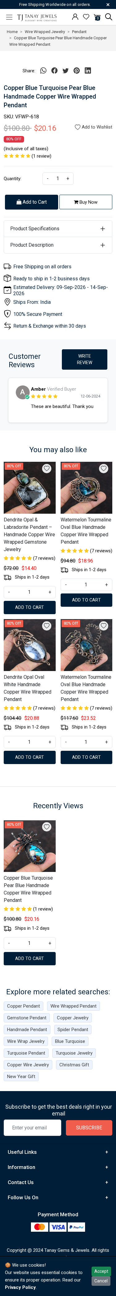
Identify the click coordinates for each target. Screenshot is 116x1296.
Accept (101, 1271)
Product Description (32, 245)
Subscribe (89, 1128)
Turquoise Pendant (26, 1053)
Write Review (84, 359)
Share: (29, 71)
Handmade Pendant (27, 1029)
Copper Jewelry (72, 1018)
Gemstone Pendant (26, 1018)
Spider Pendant (73, 1029)
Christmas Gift (74, 1065)
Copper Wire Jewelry (28, 1065)
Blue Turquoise (70, 1041)
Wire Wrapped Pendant (73, 1006)
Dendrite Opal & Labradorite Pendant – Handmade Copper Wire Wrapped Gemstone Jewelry (29, 534)
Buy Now (87, 202)
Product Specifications (34, 229)
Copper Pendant (23, 1006)
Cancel (101, 1280)
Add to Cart (34, 202)
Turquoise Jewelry (74, 1053)
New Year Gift (21, 1076)
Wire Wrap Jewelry (26, 1041)
